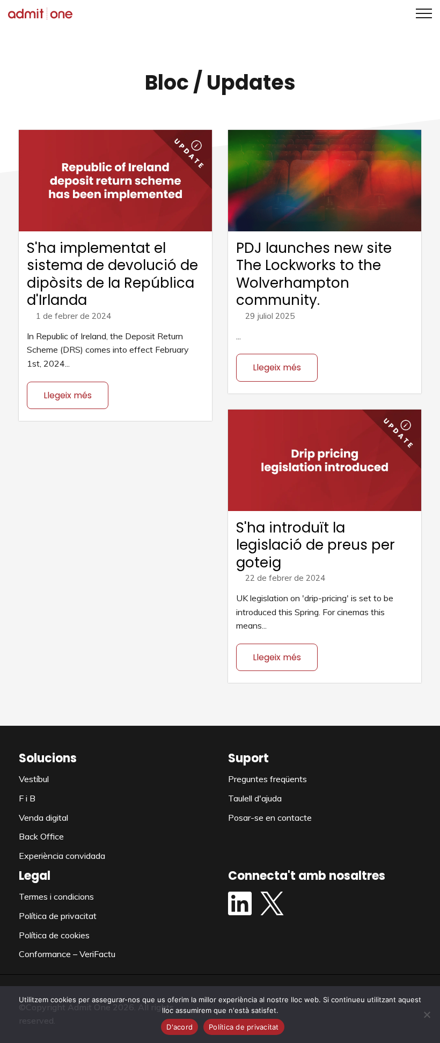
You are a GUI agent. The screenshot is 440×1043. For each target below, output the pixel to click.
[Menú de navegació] (420, 13)
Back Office (41, 836)
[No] (426, 1014)
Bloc (167, 82)
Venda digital (43, 817)
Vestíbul (34, 779)
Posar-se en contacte (270, 817)
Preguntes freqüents (267, 779)
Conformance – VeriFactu (67, 954)
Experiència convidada (62, 855)
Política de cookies (54, 935)
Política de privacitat (58, 915)
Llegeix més (67, 395)
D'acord (179, 1027)
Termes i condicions (56, 896)
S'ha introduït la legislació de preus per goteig (315, 545)
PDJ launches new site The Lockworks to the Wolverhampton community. (314, 274)
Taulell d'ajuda (255, 798)
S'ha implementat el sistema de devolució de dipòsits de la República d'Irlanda (112, 274)
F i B (27, 798)
